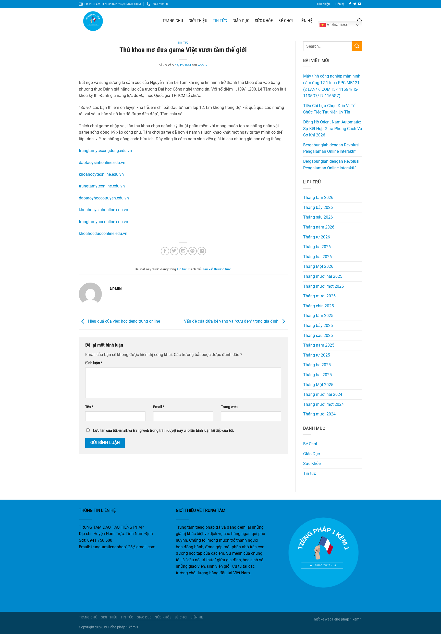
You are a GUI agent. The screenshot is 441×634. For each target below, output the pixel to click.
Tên (89, 407)
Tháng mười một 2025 (323, 286)
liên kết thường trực (217, 269)
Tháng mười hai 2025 (322, 276)
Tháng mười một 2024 (323, 404)
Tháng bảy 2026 (318, 207)
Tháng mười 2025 (319, 296)
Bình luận (93, 363)
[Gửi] (357, 46)
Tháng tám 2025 (318, 315)
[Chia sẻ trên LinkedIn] (202, 251)
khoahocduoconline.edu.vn (103, 233)
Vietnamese (337, 24)
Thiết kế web (322, 619)
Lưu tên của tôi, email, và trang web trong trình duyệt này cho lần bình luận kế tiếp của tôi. (163, 430)
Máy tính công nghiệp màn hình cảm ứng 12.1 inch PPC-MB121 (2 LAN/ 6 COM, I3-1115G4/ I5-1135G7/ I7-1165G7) (331, 86)
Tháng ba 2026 (317, 246)
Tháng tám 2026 (318, 197)
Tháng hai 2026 (317, 256)
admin (203, 65)
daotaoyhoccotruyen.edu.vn (104, 198)
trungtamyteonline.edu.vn (102, 186)
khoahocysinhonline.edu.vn (103, 209)
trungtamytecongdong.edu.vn (105, 150)
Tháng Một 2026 (318, 266)
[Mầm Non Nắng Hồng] (117, 21)
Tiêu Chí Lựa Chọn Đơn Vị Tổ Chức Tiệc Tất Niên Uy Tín (329, 109)
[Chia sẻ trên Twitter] (174, 251)
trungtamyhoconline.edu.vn (103, 221)
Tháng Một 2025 (318, 384)
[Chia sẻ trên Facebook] (165, 251)
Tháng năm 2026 (318, 227)
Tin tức (220, 20)
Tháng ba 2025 (317, 364)
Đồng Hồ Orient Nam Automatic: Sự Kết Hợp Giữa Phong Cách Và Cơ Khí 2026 (332, 128)
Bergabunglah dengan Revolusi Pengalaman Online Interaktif (331, 148)
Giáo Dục (240, 20)
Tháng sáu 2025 (318, 335)
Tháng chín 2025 (318, 305)
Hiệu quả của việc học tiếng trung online (123, 321)
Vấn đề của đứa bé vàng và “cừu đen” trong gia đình (231, 321)
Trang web (229, 407)
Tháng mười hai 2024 (322, 394)
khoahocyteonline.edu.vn (101, 174)
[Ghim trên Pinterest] (192, 251)
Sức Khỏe (264, 20)
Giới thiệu (323, 4)
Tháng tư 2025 (316, 355)
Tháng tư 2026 (316, 237)
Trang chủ (173, 20)
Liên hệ (340, 4)
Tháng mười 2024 (319, 414)
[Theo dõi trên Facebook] (349, 4)
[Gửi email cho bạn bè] (183, 251)
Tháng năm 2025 (318, 345)
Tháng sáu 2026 (318, 217)
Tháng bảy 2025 (318, 325)
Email (158, 407)
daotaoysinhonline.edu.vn (102, 162)
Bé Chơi (285, 20)
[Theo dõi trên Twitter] (354, 4)
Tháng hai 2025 (317, 374)
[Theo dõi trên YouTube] (359, 4)
